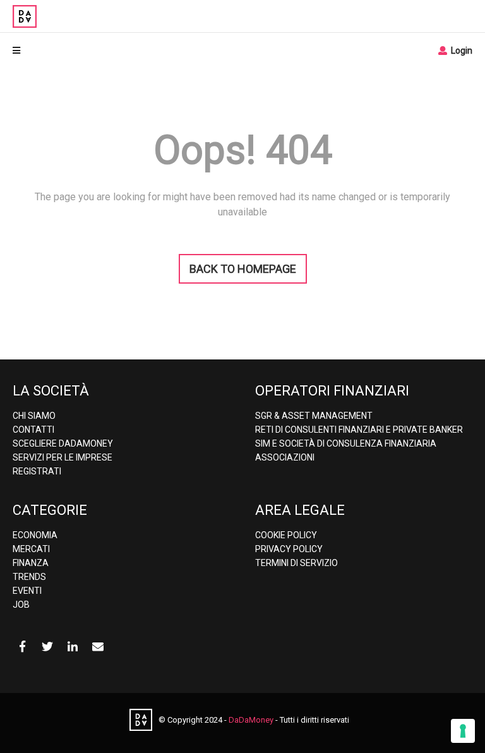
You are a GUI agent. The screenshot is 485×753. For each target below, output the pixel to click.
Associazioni (284, 457)
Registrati (37, 471)
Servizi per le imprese (62, 457)
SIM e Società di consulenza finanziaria (345, 443)
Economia (35, 535)
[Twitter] (47, 646)
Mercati (31, 549)
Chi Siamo (34, 416)
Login (460, 50)
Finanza (31, 563)
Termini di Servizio (296, 563)
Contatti (33, 430)
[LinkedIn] (72, 646)
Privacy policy (289, 549)
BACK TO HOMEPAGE (242, 268)
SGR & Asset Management (314, 416)
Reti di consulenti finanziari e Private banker (359, 430)
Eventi (27, 591)
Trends (29, 577)
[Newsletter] (97, 646)
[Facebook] (22, 646)
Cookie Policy (286, 535)
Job (21, 604)
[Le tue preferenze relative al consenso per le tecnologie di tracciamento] (463, 731)
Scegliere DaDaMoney (63, 443)
